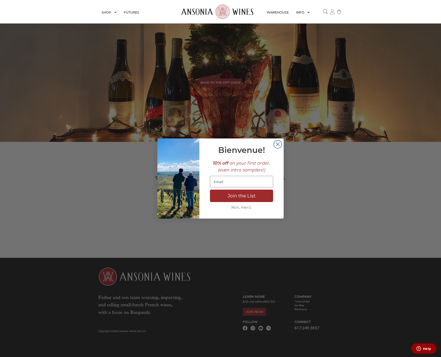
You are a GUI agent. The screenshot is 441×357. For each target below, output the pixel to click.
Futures (131, 12)
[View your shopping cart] (339, 11)
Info (300, 12)
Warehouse (278, 12)
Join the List (242, 196)
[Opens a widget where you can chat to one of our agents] (423, 349)
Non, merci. (241, 207)
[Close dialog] (278, 144)
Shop (106, 12)
